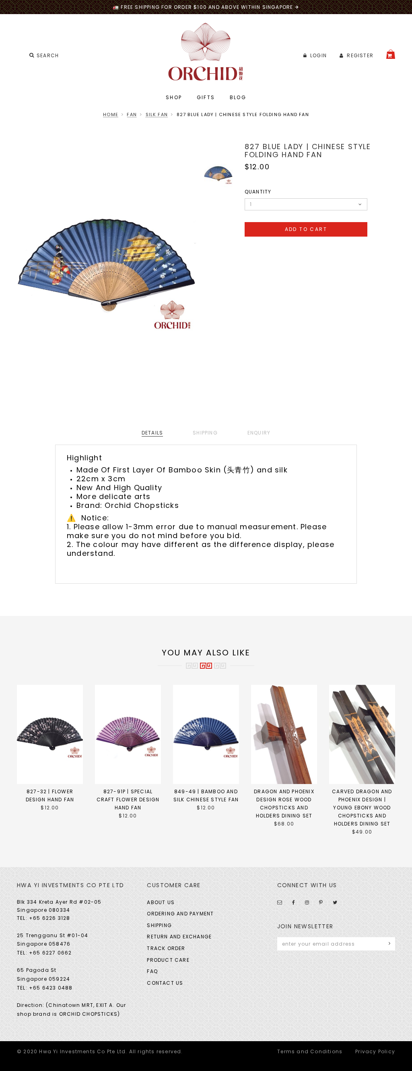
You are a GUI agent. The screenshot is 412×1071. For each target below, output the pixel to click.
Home (110, 114)
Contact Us (165, 982)
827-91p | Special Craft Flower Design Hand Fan (128, 799)
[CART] (390, 54)
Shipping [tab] (205, 432)
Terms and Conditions (309, 1051)
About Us (161, 902)
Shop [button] (174, 97)
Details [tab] (152, 432)
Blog (238, 97)
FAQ (152, 971)
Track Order (166, 948)
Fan (132, 114)
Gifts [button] (206, 97)
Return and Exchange (179, 936)
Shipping (159, 925)
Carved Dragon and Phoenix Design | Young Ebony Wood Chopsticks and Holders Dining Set (362, 807)
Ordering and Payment (180, 913)
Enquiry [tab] (258, 432)
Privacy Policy (375, 1051)
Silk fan (157, 114)
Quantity (258, 191)
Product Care (168, 960)
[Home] (206, 51)
